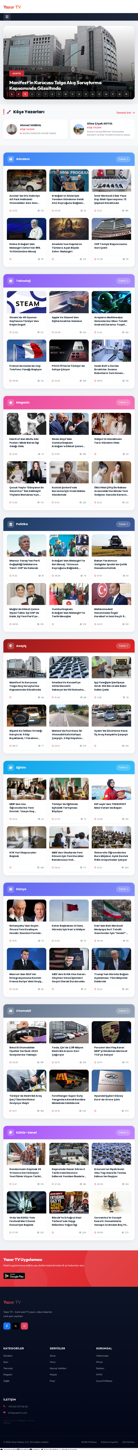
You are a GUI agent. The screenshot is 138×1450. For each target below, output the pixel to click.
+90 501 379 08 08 (18, 1406)
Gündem (7, 1355)
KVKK (99, 1374)
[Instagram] (24, 1326)
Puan (52, 1380)
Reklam (100, 1368)
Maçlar (53, 1374)
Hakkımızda (102, 1355)
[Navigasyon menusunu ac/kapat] (7, 16)
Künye (99, 1361)
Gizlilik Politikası (89, 1442)
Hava (52, 1361)
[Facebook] (6, 1326)
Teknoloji (8, 1368)
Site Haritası (129, 1442)
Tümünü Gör (123, 112)
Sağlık (6, 1380)
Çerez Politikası (104, 1380)
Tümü (122, 159)
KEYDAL (21, 1420)
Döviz (53, 1355)
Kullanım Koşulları (109, 1442)
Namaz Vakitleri (58, 1368)
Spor (5, 1361)
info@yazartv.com (17, 1412)
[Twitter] (15, 1326)
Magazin (7, 1374)
